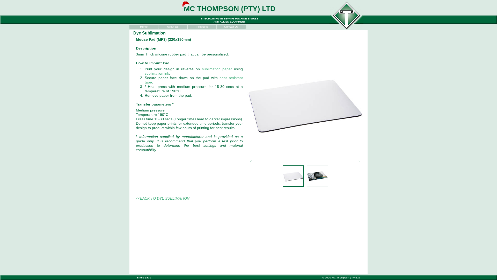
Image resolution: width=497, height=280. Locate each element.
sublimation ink (157, 73)
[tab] (293, 176)
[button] (251, 161)
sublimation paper (217, 69)
